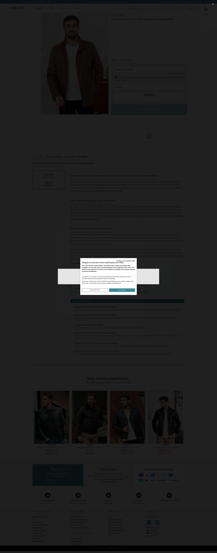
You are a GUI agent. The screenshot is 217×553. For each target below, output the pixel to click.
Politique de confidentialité (125, 261)
